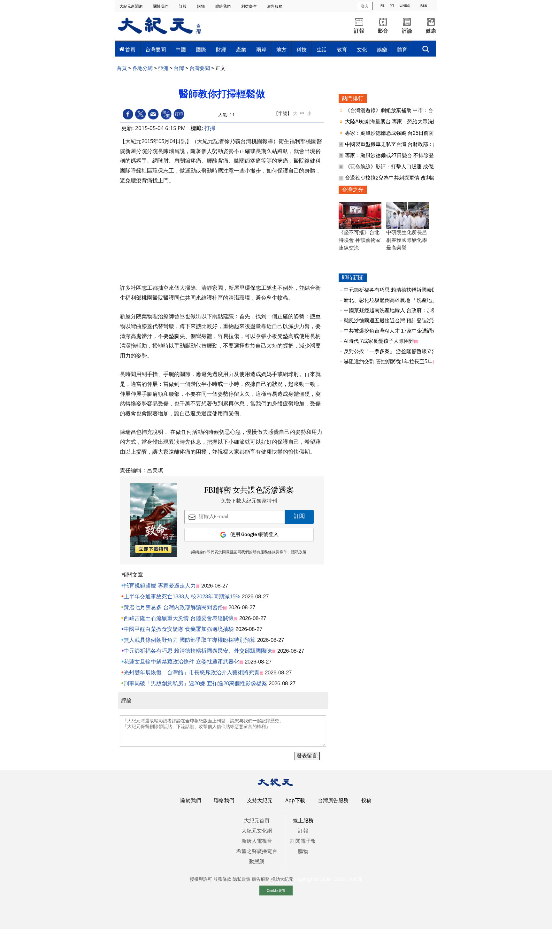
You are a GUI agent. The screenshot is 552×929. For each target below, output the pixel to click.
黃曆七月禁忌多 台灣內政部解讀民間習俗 (173, 607)
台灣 (179, 68)
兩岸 (261, 49)
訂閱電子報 (303, 840)
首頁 (130, 49)
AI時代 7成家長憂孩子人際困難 (379, 341)
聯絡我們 (223, 6)
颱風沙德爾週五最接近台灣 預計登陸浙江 (390, 320)
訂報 (183, 6)
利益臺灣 (249, 6)
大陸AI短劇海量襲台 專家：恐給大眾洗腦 (392, 121)
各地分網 (142, 68)
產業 (241, 49)
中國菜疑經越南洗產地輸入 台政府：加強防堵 (395, 310)
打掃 (209, 128)
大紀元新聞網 (131, 6)
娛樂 (382, 49)
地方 (281, 49)
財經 (221, 49)
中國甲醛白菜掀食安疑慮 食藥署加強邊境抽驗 (179, 629)
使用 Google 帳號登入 (254, 534)
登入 (365, 6)
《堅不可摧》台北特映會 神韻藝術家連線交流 (360, 240)
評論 (407, 31)
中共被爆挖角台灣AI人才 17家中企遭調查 (390, 331)
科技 (301, 49)
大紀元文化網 (256, 830)
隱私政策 (298, 552)
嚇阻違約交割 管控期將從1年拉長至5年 (388, 361)
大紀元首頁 (257, 820)
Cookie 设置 (276, 890)
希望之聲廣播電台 (256, 851)
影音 (383, 31)
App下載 (295, 800)
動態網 (256, 861)
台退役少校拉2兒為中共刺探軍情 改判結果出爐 (399, 177)
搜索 (426, 47)
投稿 (366, 800)
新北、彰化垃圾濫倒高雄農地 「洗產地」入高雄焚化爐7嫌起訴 (415, 300)
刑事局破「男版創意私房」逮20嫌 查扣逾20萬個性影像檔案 (195, 683)
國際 (201, 49)
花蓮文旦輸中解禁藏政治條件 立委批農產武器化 (181, 662)
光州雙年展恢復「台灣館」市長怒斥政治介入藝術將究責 (191, 673)
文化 (362, 49)
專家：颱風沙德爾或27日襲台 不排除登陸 (392, 155)
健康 (431, 31)
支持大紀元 (259, 800)
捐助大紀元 (282, 879)
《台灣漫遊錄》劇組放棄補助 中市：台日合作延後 (402, 110)
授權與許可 (201, 879)
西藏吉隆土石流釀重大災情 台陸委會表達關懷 (179, 618)
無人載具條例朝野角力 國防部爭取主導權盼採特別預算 (190, 640)
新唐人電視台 (256, 840)
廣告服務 (275, 6)
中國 (181, 49)
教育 (342, 49)
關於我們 (161, 6)
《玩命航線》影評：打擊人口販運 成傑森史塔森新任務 (407, 166)
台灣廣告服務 (333, 800)
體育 (402, 49)
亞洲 (163, 68)
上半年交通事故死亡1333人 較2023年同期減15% (182, 597)
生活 (322, 49)
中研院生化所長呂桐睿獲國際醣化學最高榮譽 (406, 240)
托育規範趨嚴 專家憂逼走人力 (160, 586)
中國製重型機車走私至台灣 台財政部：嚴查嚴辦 (400, 144)
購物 (201, 6)
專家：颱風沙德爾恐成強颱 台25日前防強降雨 (397, 133)
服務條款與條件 (273, 552)
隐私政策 (241, 879)
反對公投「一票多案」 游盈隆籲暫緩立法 (390, 351)
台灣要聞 (155, 49)
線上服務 (303, 820)
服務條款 (222, 879)
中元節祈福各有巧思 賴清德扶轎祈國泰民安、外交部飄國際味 (198, 651)
